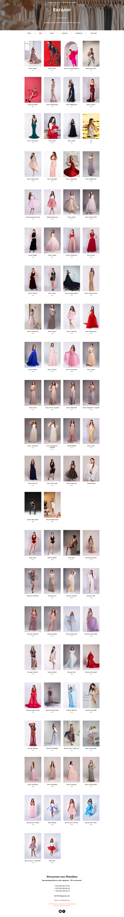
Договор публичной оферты (62, 905)
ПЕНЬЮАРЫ (64, 33)
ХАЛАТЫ (52, 33)
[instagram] (120, 3)
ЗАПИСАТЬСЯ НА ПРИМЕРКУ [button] (69, 2)
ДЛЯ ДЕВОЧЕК (79, 33)
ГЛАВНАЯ (49, 2)
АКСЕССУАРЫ (93, 33)
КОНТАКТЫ (57, 2)
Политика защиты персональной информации (62, 904)
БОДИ (40, 33)
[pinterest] (63, 911)
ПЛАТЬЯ (29, 33)
